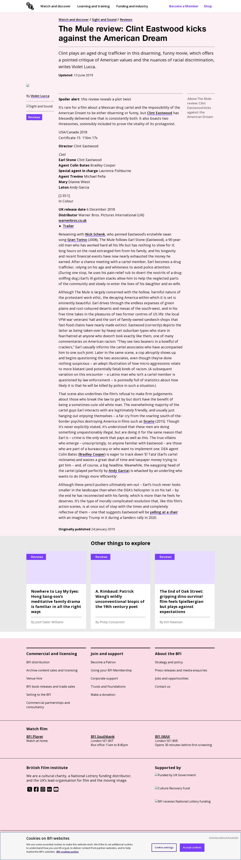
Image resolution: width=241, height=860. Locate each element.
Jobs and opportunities (171, 678)
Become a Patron (103, 662)
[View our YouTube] (56, 790)
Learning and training (93, 6)
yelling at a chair (164, 512)
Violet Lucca (40, 96)
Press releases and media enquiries (181, 670)
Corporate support (104, 678)
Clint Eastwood (159, 113)
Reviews (126, 19)
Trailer (68, 226)
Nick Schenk (95, 234)
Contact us (162, 686)
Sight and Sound (104, 19)
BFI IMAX (162, 736)
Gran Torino (77, 239)
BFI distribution (38, 662)
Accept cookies (192, 847)
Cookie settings (164, 847)
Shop (208, 6)
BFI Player (34, 736)
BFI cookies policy (67, 851)
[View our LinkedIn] (49, 790)
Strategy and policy (169, 662)
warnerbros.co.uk (73, 220)
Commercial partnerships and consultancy (48, 704)
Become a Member (183, 6)
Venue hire (34, 678)
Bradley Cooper (92, 454)
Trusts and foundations (108, 686)
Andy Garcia (119, 470)
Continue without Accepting (223, 837)
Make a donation (103, 694)
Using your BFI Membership (111, 670)
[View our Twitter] (29, 790)
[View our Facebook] (36, 790)
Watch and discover (55, 6)
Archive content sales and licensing (52, 670)
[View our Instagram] (43, 790)
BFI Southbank (103, 736)
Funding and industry (132, 6)
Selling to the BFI (38, 694)
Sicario (148, 421)
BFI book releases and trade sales (50, 686)
